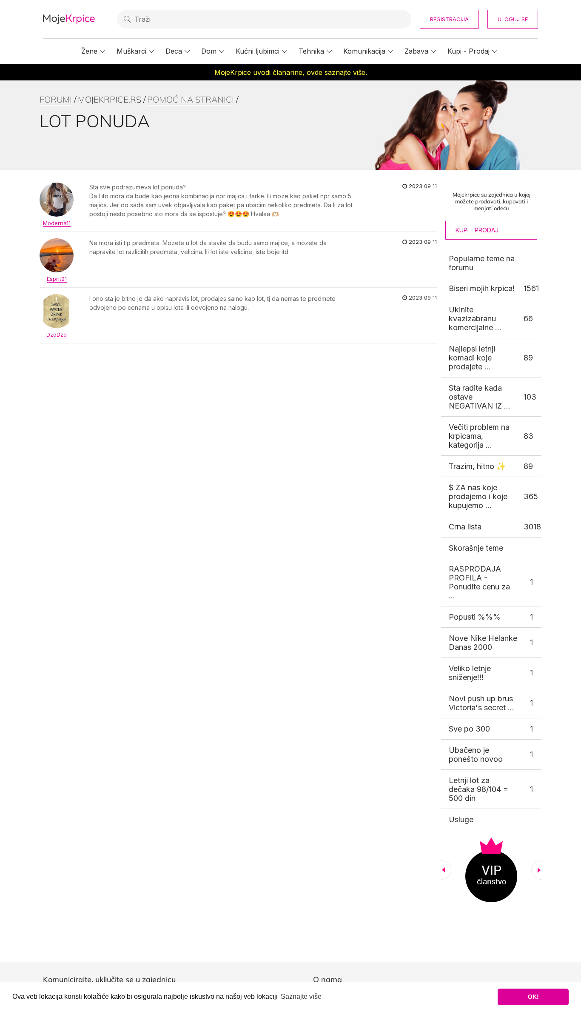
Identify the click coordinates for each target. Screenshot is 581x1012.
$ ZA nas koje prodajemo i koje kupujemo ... (478, 496)
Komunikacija (364, 51)
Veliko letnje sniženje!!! (470, 673)
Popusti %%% (475, 616)
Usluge (461, 819)
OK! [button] (533, 996)
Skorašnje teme (476, 547)
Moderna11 (57, 223)
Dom (208, 51)
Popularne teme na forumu (482, 263)
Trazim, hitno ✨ (477, 466)
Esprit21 (57, 278)
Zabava (416, 51)
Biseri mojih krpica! (482, 288)
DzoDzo (56, 334)
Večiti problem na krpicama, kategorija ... (479, 436)
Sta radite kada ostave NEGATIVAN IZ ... (479, 396)
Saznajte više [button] (301, 996)
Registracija (449, 19)
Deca (173, 51)
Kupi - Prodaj (468, 51)
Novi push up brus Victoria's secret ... (481, 703)
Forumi (56, 99)
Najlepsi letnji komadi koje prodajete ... (472, 357)
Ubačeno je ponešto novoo (476, 754)
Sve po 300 (469, 728)
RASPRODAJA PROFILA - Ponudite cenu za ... (479, 582)
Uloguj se (513, 19)
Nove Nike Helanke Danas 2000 (483, 643)
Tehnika (311, 51)
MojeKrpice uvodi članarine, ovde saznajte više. (290, 72)
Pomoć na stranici (190, 99)
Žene (89, 51)
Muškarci (131, 51)
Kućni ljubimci (257, 51)
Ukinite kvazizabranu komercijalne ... (475, 318)
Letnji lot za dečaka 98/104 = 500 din (478, 789)
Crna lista (465, 526)
